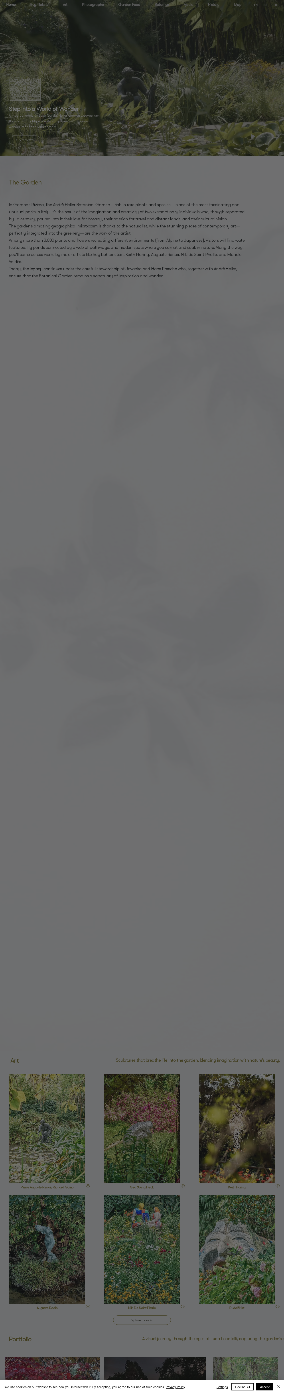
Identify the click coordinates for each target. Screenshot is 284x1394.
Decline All (242, 1387)
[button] (271, 21)
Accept (265, 1387)
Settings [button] (222, 1387)
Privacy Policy (175, 1387)
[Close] (278, 1386)
